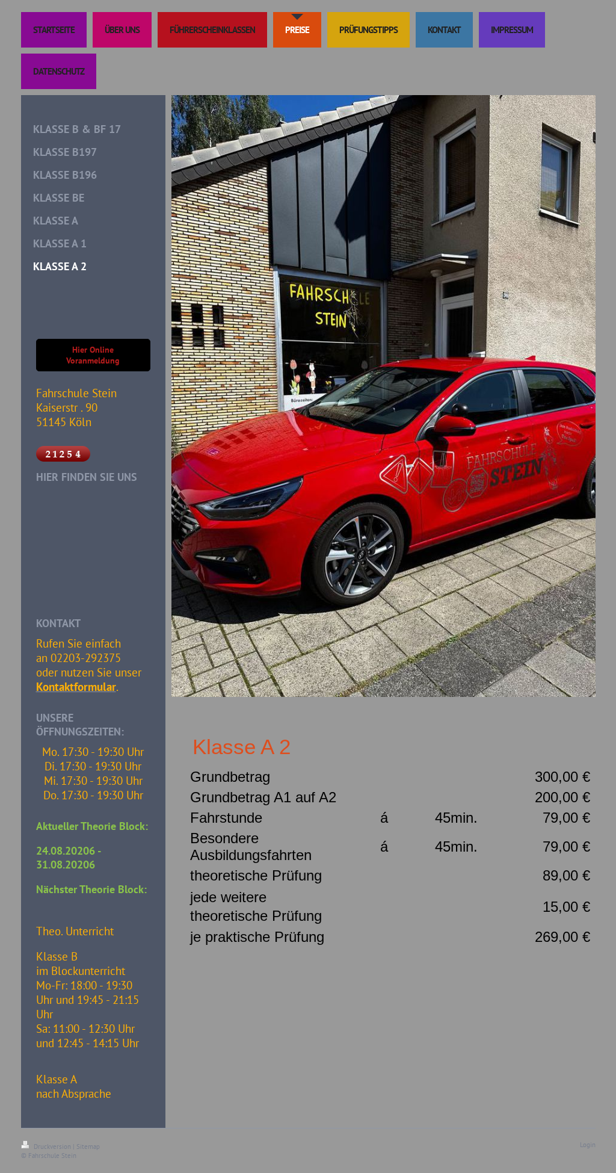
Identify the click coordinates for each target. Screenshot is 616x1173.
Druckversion (52, 1146)
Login (588, 1145)
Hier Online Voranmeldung (93, 355)
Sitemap (88, 1146)
